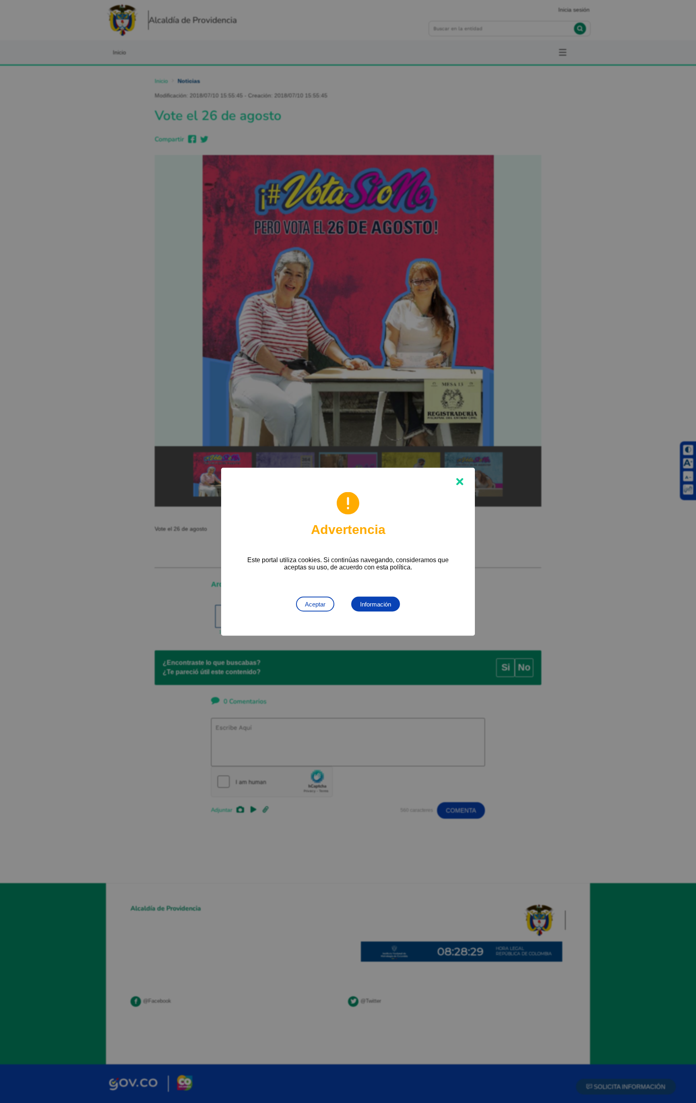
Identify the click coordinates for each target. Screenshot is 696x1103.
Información (375, 603)
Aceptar (315, 603)
